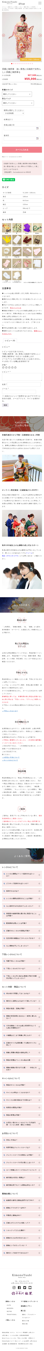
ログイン (12, 1332)
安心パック (6, 98)
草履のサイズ (7, 90)
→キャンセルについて (10, 760)
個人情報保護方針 (12, 1343)
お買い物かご (5, 1335)
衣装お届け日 (9, 125)
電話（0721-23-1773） (11, 556)
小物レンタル (10, 1320)
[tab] (10, 340)
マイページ (19, 1332)
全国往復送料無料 (24, 1335)
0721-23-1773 (24, 1281)
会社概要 (4, 1343)
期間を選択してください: (14, 110)
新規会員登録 (5, 1332)
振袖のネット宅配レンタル (15, 7)
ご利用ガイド (31, 1338)
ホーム (4, 7)
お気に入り (31, 1332)
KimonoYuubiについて (8, 1341)
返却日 (6, 135)
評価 (4, 365)
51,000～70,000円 (7, 8)
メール (5, 389)
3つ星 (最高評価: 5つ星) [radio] (9, 367)
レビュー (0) (10, 340)
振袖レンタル (10, 1301)
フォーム (29, 553)
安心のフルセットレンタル (9, 1338)
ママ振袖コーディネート (29, 1301)
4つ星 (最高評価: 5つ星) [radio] (12, 367)
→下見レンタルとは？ (10, 711)
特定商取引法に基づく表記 (25, 1343)
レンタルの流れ (14, 1335)
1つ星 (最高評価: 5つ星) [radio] (3, 367)
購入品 (23, 1310)
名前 (4, 384)
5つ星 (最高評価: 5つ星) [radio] (15, 367)
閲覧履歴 (25, 1332)
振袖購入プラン (26, 1306)
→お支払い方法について (11, 757)
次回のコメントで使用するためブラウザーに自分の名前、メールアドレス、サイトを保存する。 (21, 398)
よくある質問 (25, 1341)
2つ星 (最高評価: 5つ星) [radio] (6, 367)
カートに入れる (22, 150)
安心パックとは (15, 308)
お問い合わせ (33, 1341)
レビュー (6, 372)
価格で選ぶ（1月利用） (30, 7)
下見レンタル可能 (22, 1338)
